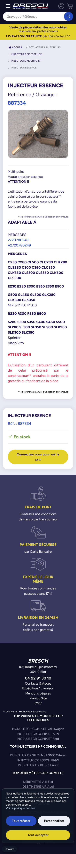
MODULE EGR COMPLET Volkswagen (38, 729)
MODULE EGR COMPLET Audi (38, 734)
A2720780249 (19, 245)
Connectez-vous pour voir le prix (38, 456)
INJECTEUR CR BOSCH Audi (38, 765)
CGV (38, 703)
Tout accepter (38, 835)
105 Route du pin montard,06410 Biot (38, 669)
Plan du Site (38, 698)
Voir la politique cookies (20, 808)
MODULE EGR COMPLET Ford (38, 739)
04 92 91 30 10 (38, 678)
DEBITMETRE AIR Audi (38, 786)
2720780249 (18, 240)
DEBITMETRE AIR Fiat (38, 782)
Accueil (17, 47)
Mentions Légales (38, 693)
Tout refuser (21, 821)
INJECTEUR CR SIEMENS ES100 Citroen (38, 755)
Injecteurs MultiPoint (26, 60)
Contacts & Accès (38, 683)
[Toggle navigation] (8, 6)
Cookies (9, 849)
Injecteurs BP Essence (26, 54)
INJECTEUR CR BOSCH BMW (38, 760)
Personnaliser (54, 821)
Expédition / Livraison (38, 688)
